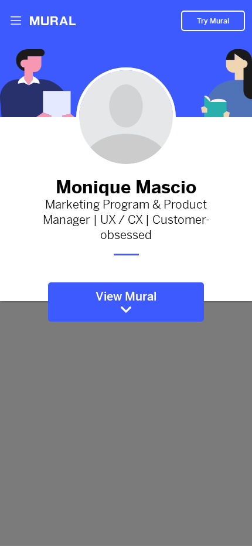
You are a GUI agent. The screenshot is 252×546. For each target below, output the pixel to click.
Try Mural (213, 21)
